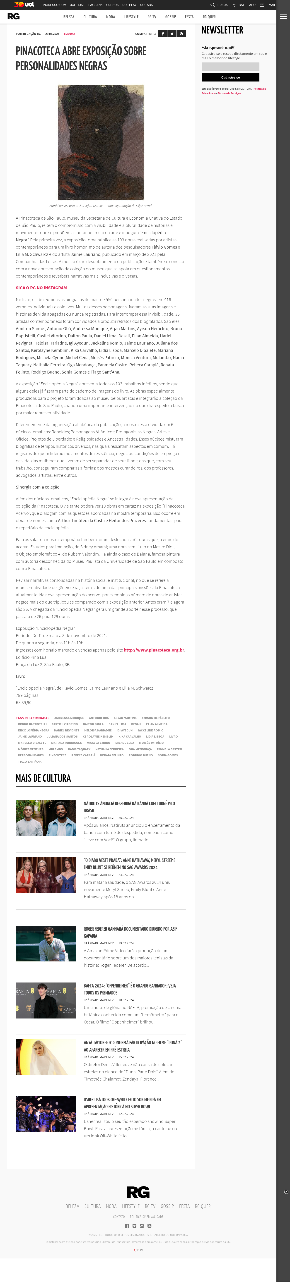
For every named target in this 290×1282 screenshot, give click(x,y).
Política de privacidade (146, 1217)
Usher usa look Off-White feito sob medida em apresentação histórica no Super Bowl (122, 1103)
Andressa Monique (69, 718)
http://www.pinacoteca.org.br (154, 650)
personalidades (31, 755)
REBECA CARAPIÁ (83, 755)
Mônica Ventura (31, 749)
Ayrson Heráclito (156, 718)
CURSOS (112, 5)
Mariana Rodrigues (66, 743)
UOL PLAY (129, 5)
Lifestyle (131, 17)
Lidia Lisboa (155, 736)
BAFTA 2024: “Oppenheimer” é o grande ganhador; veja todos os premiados (130, 989)
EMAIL (271, 5)
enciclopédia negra (33, 730)
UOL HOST (77, 5)
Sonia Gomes (168, 755)
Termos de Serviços (229, 93)
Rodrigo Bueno (141, 755)
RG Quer (209, 17)
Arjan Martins (125, 718)
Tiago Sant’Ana (29, 762)
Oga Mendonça (140, 749)
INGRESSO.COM (54, 5)
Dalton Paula (93, 724)
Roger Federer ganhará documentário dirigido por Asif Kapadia (130, 933)
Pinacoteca (57, 755)
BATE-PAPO (247, 5)
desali (136, 724)
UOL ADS (146, 5)
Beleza (69, 17)
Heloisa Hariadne (98, 730)
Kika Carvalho (129, 736)
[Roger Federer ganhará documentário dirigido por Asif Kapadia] (46, 960)
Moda (110, 17)
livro (173, 736)
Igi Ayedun (125, 730)
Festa (189, 17)
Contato (119, 1217)
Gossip (170, 17)
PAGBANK (95, 5)
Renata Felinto (112, 755)
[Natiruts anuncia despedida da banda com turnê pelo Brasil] (46, 834)
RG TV (152, 17)
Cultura (90, 17)
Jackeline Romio (151, 730)
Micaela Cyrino (98, 743)
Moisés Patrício (151, 743)
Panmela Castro (169, 749)
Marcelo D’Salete (32, 743)
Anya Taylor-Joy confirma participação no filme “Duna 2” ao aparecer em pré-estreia (133, 1046)
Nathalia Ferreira (109, 749)
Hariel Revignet (66, 730)
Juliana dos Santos (62, 736)
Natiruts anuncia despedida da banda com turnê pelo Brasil (129, 807)
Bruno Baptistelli (32, 724)
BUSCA (223, 5)
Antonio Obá (99, 718)
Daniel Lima (117, 724)
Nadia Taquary (79, 749)
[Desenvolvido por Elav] (138, 1252)
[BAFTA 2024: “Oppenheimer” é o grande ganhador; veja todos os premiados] (46, 1017)
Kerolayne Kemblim (98, 736)
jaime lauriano (30, 736)
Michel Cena (124, 743)
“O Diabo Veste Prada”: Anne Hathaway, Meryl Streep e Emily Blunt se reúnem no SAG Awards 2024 (129, 864)
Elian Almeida (156, 724)
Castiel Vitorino (65, 724)
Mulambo (55, 749)
